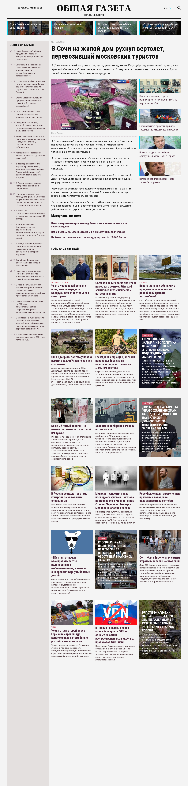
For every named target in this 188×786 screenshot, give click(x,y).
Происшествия (94, 15)
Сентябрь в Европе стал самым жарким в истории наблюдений (159, 559)
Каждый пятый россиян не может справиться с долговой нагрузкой (71, 429)
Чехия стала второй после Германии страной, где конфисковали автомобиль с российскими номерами (69, 636)
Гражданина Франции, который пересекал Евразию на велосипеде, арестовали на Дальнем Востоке (115, 362)
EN (170, 8)
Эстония (143, 282)
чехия (53, 627)
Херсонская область (60, 282)
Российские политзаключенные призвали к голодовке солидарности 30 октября (159, 497)
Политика (148, 335)
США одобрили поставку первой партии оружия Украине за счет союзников (71, 360)
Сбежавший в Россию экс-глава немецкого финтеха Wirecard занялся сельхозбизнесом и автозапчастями (115, 288)
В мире (102, 538)
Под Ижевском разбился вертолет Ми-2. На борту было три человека (88, 231)
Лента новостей (22, 45)
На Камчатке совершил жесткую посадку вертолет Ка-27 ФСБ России (88, 237)
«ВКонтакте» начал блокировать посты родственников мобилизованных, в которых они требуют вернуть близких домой (70, 566)
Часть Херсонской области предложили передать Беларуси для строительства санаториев (70, 291)
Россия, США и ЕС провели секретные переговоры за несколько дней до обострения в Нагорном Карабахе (115, 551)
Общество (148, 403)
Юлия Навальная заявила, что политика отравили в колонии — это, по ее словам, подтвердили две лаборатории (159, 348)
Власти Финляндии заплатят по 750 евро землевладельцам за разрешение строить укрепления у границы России (158, 621)
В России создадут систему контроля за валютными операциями (69, 497)
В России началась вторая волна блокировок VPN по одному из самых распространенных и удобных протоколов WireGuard (114, 635)
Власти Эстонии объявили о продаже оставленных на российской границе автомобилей (157, 291)
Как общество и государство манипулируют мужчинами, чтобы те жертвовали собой (158, 100)
